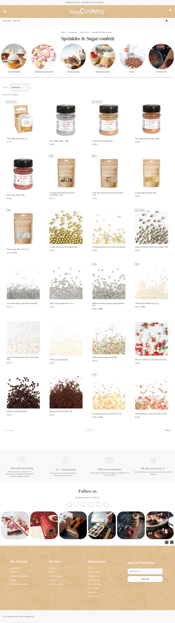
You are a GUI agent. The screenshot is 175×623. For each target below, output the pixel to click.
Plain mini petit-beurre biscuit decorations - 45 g (108, 194)
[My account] (163, 11)
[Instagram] (68, 504)
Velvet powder (161, 72)
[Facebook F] (76, 504)
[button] (5, 11)
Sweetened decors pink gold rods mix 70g (151, 414)
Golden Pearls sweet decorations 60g (63, 247)
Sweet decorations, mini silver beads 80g (22, 303)
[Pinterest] (98, 504)
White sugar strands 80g (59, 359)
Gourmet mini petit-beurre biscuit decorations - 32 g (62, 194)
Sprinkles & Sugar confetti (44, 72)
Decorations (72, 32)
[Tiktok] (83, 504)
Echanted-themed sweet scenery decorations (108, 247)
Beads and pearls (73, 72)
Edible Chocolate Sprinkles (17, 411)
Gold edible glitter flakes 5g (17, 138)
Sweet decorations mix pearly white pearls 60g (22, 358)
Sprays (132, 72)
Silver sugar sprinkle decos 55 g (61, 303)
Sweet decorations (14, 72)
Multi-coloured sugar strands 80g (104, 357)
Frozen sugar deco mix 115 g (18, 249)
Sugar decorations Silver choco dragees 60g (151, 247)
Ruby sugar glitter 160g (15, 195)
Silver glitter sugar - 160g (59, 141)
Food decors (84, 32)
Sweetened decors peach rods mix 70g (106, 414)
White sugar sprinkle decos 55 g (147, 303)
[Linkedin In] (106, 504)
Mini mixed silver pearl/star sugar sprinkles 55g (108, 304)
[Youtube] (91, 504)
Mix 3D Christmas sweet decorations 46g (150, 359)
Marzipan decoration (102, 72)
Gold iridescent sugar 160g (102, 141)
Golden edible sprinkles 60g (145, 193)
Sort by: (5, 87)
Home (63, 32)
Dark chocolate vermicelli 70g (61, 411)
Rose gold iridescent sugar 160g (147, 138)
